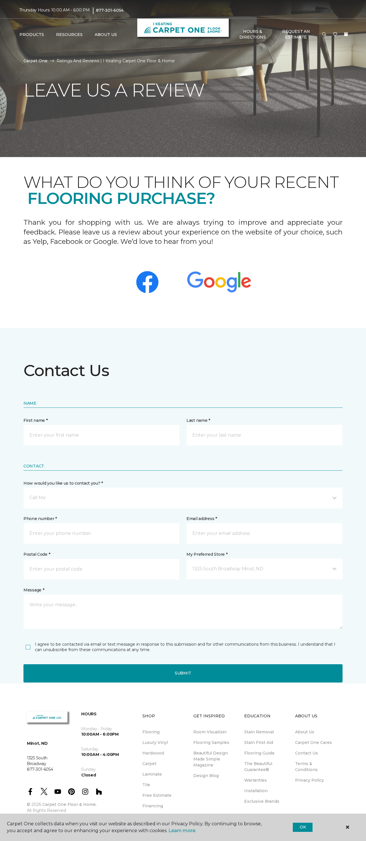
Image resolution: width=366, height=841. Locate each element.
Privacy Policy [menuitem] (309, 780)
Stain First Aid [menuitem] (258, 742)
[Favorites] (335, 34)
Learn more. (182, 830)
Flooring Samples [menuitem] (211, 742)
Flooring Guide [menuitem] (259, 753)
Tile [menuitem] (146, 784)
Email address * (201, 519)
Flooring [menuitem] (151, 731)
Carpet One (35, 60)
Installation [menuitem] (256, 790)
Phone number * (40, 519)
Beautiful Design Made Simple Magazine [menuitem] (210, 759)
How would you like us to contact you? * (63, 483)
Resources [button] (69, 34)
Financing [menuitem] (152, 805)
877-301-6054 (110, 10)
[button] (324, 34)
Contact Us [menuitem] (306, 753)
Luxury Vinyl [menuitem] (155, 742)
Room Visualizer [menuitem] (210, 731)
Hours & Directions (252, 34)
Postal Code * (36, 554)
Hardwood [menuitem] (153, 753)
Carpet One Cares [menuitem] (313, 742)
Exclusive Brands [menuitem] (261, 801)
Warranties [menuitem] (255, 780)
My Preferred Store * (206, 554)
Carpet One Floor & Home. (69, 804)
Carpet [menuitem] (149, 763)
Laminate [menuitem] (152, 774)
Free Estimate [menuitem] (157, 795)
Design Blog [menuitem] (206, 775)
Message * (33, 590)
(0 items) (346, 34)
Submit (183, 673)
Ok (303, 827)
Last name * (198, 420)
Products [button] (31, 34)
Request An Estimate (296, 34)
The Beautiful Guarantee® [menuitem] (258, 766)
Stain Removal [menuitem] (259, 731)
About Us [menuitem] (304, 731)
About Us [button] (106, 34)
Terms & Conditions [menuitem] (306, 766)
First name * (35, 420)
